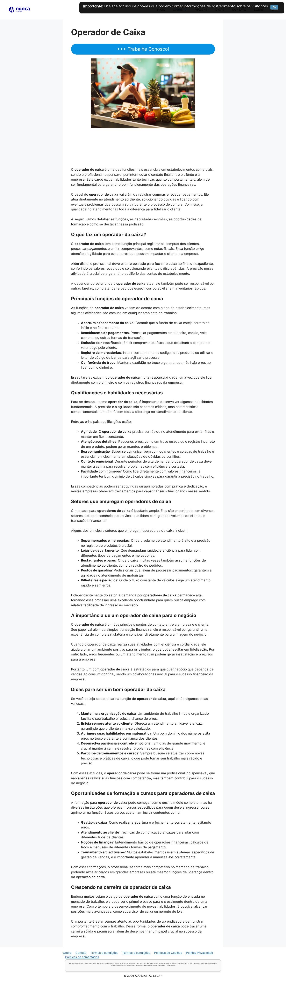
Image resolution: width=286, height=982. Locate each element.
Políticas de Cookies (168, 953)
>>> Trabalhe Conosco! (143, 49)
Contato (80, 953)
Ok (274, 7)
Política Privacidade (199, 953)
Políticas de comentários (82, 957)
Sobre (67, 953)
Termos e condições (104, 953)
